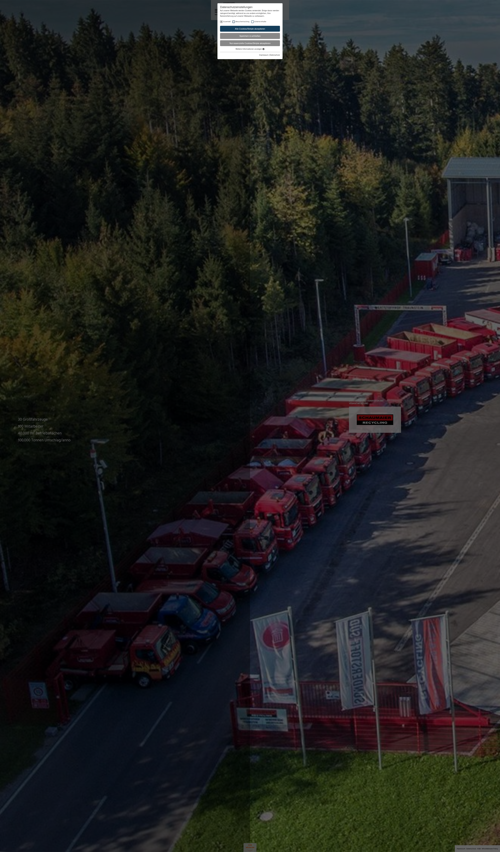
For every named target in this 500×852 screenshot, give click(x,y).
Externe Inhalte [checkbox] (260, 21)
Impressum (263, 55)
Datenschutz (275, 55)
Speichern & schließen (250, 35)
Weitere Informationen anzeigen (249, 49)
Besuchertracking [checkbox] (242, 21)
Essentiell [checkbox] (226, 21)
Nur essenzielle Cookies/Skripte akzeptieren (250, 43)
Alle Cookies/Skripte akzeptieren (250, 28)
